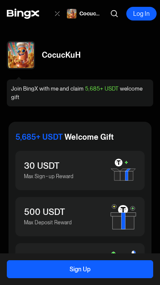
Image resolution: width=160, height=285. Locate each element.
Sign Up (80, 269)
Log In (141, 13)
